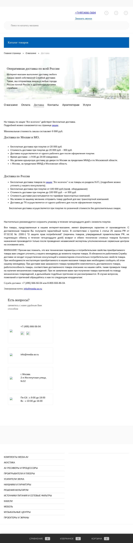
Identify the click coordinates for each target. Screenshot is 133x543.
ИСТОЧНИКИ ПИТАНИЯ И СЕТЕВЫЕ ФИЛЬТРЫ (28, 495)
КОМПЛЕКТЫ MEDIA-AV (16, 457)
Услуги (87, 105)
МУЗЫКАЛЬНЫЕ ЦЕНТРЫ (17, 512)
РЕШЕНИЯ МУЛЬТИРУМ (16, 490)
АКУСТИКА (9, 462)
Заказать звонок (83, 18)
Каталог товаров (18, 42)
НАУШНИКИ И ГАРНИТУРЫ (17, 484)
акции (55, 125)
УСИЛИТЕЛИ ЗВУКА (14, 479)
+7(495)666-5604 (85, 12)
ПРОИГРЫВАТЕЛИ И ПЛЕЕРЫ (19, 473)
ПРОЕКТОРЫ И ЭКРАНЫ (16, 517)
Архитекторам (70, 105)
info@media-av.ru (33, 288)
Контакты (53, 105)
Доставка (39, 105)
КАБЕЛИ (8, 501)
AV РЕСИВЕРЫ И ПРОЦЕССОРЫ (21, 468)
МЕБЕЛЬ (8, 506)
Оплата (25, 105)
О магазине (11, 105)
